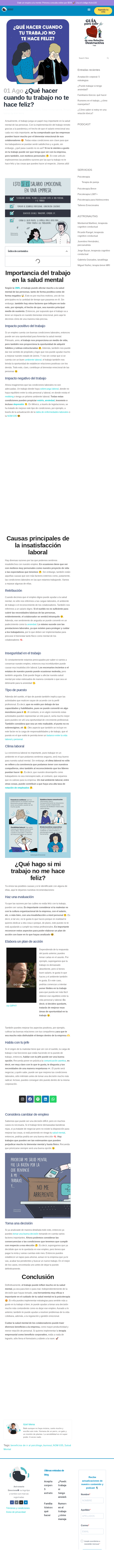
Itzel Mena (19, 113)
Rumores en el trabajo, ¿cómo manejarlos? (65, 1511)
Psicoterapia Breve (87, 189)
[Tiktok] (16, 1502)
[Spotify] (37, 1099)
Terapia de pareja (90, 182)
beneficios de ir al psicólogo (26, 1445)
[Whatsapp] (53, 1099)
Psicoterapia (84, 177)
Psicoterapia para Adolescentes (93, 200)
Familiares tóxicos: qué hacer (92, 95)
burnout (47, 1445)
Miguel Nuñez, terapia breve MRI (94, 265)
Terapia (67, 110)
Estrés (37, 110)
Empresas (28, 110)
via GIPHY (11, 1006)
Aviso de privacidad (16, 1512)
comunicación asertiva (55, 1061)
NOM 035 (58, 1445)
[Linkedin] (45, 1099)
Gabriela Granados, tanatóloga (93, 260)
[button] (89, 9)
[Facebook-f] (12, 1502)
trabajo (7, 113)
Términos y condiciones (18, 1508)
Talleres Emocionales (88, 205)
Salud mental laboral (52, 110)
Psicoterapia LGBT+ (88, 194)
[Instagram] (22, 1099)
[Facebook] (30, 1099)
